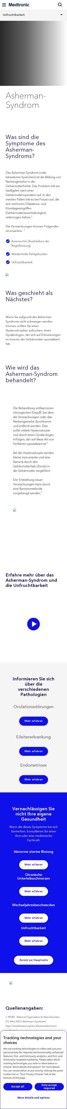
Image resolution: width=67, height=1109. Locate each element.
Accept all (17, 1086)
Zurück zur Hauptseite (33, 960)
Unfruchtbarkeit (33, 14)
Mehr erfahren (34, 721)
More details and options (33, 1097)
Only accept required (49, 1086)
